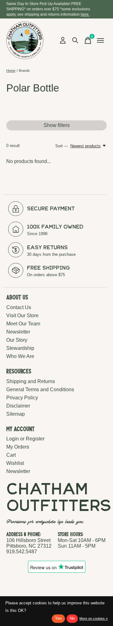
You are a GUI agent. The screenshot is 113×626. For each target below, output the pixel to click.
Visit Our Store (22, 315)
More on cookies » (93, 618)
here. (85, 14)
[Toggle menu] (100, 40)
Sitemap (15, 414)
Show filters (57, 125)
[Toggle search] (75, 40)
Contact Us (18, 307)
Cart (11, 455)
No (72, 618)
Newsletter (18, 331)
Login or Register (25, 438)
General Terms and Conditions (40, 389)
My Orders (17, 447)
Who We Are (20, 356)
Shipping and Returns (30, 381)
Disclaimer (18, 405)
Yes (58, 618)
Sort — (61, 146)
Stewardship (20, 348)
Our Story (16, 340)
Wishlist (15, 463)
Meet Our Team (23, 323)
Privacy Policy (22, 397)
